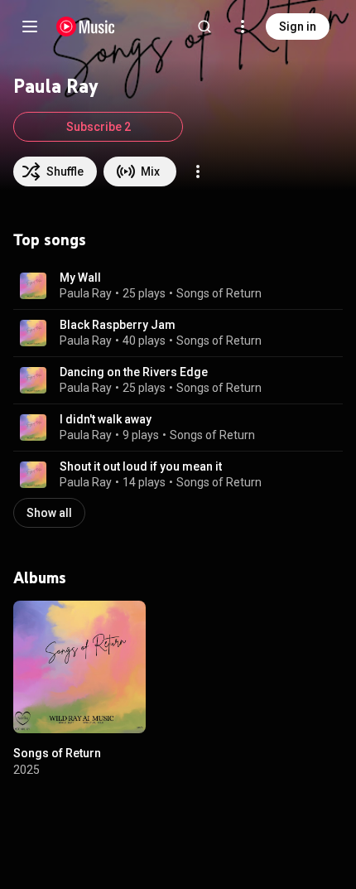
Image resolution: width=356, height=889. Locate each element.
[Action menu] (198, 171)
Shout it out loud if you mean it (141, 466)
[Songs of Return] (79, 667)
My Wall (80, 277)
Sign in (297, 26)
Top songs (49, 239)
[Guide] (30, 26)
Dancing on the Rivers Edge (134, 372)
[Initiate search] (204, 26)
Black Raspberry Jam (118, 324)
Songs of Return (219, 293)
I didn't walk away (106, 419)
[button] (33, 286)
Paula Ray (86, 293)
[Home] (85, 26)
